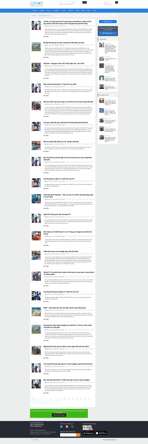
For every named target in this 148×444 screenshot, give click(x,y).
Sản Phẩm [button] (56, 10)
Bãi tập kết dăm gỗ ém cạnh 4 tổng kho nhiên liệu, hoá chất (63, 43)
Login (84, 2)
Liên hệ (64, 4)
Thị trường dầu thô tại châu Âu (110, 59)
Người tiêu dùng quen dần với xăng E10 (56, 214)
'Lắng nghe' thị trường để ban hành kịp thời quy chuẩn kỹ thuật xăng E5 (110, 139)
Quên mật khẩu (70, 4)
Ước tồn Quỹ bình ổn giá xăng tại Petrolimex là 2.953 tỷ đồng (110, 130)
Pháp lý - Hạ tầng (85, 10)
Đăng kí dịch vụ (108, 21)
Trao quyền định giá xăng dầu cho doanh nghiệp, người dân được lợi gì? (67, 364)
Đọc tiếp (45, 36)
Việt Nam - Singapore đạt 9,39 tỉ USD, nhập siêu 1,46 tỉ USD (63, 63)
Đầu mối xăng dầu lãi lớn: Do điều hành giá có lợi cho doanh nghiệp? (66, 380)
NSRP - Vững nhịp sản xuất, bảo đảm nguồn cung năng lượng (64, 308)
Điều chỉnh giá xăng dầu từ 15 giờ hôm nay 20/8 (59, 84)
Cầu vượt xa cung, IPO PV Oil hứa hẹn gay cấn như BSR (110, 122)
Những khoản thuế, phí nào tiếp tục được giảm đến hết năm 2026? (66, 346)
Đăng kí (61, 4)
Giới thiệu (42, 10)
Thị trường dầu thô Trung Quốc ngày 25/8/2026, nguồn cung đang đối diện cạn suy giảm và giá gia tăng (110, 69)
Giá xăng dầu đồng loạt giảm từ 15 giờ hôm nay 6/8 (61, 292)
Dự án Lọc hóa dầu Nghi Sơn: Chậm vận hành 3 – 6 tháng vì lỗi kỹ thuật (110, 112)
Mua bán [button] (70, 10)
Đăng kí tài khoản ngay (59, 415)
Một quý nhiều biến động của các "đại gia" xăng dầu (61, 142)
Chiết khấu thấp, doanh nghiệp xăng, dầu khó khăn (60, 251)
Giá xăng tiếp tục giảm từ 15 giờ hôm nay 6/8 (58, 179)
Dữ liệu (77, 10)
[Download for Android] (89, 432)
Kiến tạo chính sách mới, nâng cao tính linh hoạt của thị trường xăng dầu (68, 102)
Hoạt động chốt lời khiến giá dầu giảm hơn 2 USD (110, 88)
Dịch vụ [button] (48, 10)
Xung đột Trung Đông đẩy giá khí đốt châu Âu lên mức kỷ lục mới (110, 79)
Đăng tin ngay (108, 33)
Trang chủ (34, 10)
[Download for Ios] (101, 432)
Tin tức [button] (63, 10)
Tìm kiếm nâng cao (108, 4)
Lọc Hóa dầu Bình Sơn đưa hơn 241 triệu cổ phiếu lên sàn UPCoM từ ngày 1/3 (110, 102)
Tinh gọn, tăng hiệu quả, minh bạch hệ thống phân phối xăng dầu (65, 122)
